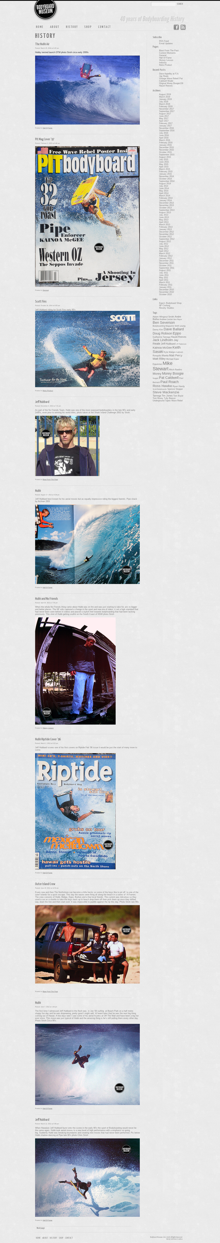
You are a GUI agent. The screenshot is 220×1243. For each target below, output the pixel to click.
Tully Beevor (170, 398)
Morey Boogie (173, 373)
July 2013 (163, 215)
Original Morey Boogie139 (171, 83)
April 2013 (163, 222)
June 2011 (164, 275)
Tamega (157, 395)
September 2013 (166, 210)
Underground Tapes (162, 401)
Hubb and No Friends (46, 598)
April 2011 (163, 280)
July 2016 (163, 133)
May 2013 (163, 219)
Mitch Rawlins (175, 370)
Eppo (177, 333)
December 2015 (166, 147)
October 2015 (165, 152)
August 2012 (165, 241)
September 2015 (166, 154)
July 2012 (163, 244)
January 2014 (165, 200)
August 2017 (165, 113)
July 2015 (163, 159)
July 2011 (163, 273)
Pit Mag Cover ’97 (44, 139)
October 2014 (165, 179)
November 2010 (166, 292)
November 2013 (166, 205)
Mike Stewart (162, 366)
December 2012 (166, 232)
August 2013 (165, 212)
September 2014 (166, 181)
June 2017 (164, 116)
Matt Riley (159, 358)
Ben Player (177, 319)
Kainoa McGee (162, 347)
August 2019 (165, 94)
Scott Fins (41, 301)
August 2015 (165, 157)
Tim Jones (167, 395)
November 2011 (166, 263)
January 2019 (165, 99)
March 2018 (164, 104)
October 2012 (165, 236)
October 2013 (165, 207)
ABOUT (54, 27)
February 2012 (165, 256)
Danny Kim (158, 329)
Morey (157, 373)
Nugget (155, 378)
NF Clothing (164, 305)
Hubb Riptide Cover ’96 (48, 739)
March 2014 (164, 195)
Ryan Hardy (179, 386)
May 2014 (163, 191)
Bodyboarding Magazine (163, 326)
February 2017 (165, 123)
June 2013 (164, 217)
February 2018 (165, 106)
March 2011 (164, 282)
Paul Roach (169, 382)
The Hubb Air (42, 44)
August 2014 (165, 183)
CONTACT (104, 27)
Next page (41, 1228)
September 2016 (166, 130)
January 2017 (165, 126)
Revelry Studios (166, 308)
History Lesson (48, 728)
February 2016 (165, 142)
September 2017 (166, 111)
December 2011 (166, 260)
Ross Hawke (162, 386)
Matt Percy (175, 355)
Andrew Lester (166, 319)
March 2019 (164, 97)
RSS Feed (183, 27)
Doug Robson (162, 333)
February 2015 (165, 171)
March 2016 (164, 140)
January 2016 (165, 145)
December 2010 (166, 289)
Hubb (38, 490)
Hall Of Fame (47, 128)
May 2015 (163, 164)
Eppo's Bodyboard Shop (170, 303)
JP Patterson (181, 344)
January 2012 (165, 258)
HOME (39, 27)
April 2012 (163, 251)
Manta (165, 355)
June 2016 (164, 135)
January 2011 (165, 287)
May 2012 (163, 248)
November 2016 (166, 128)
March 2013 (164, 224)
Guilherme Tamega (161, 337)
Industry (163, 62)
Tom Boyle (178, 396)
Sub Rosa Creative (176, 1239)
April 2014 (163, 193)
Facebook (176, 27)
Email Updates (166, 43)
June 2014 (164, 188)
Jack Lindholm (163, 340)
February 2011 (165, 285)
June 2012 (164, 246)
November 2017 (166, 109)
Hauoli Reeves (166, 86)
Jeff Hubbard (42, 402)
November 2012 (166, 234)
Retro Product (48, 391)
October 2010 (165, 294)
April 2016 (163, 138)
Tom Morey (158, 398)
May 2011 (163, 277)
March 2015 (164, 169)
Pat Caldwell (169, 378)
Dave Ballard (174, 329)
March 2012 (164, 253)
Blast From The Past (50, 479)
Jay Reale (163, 76)
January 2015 (165, 174)
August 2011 (165, 270)
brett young (180, 326)
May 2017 (163, 118)
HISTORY (72, 27)
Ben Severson (164, 323)
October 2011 (165, 265)
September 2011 (166, 268)
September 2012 (166, 239)
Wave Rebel (177, 401)
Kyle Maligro (170, 352)
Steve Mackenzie (166, 392)
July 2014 (163, 186)
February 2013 (165, 227)
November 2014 (166, 176)
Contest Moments (167, 53)
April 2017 (163, 121)
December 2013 (166, 203)
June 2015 (164, 162)
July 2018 (163, 101)
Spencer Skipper (175, 389)
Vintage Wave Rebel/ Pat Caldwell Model (171, 79)
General (46, 290)
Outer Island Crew (45, 884)
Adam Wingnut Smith (163, 316)
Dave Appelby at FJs (169, 73)
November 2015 (166, 150)
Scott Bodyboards (160, 389)
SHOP (88, 27)
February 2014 (165, 198)
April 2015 (163, 166)
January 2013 (165, 229)
